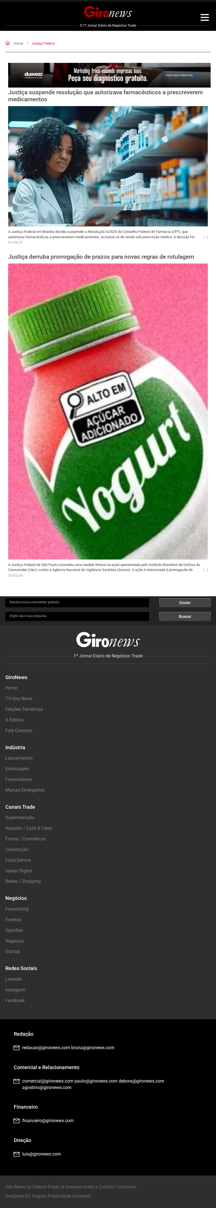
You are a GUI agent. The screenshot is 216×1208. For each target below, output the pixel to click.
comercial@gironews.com (47, 1081)
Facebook (15, 1000)
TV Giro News (18, 698)
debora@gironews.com (141, 1081)
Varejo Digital (18, 871)
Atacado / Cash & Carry (28, 828)
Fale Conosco (18, 730)
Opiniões (14, 930)
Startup (12, 951)
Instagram (15, 989)
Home (18, 43)
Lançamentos (19, 758)
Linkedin (13, 979)
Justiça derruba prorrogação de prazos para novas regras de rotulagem (101, 256)
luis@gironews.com (41, 1154)
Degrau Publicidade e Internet (61, 1196)
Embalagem (17, 768)
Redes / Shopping (23, 881)
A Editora (14, 720)
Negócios (14, 941)
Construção (16, 849)
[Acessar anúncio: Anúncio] (109, 75)
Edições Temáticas (24, 709)
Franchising (17, 909)
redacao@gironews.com (46, 1047)
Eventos (13, 919)
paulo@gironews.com (96, 1081)
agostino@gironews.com (46, 1087)
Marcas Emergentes (25, 790)
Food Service (18, 860)
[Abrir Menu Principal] (205, 18)
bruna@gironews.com (92, 1047)
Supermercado (19, 817)
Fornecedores (18, 779)
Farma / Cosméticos (25, 839)
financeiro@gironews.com (48, 1120)
